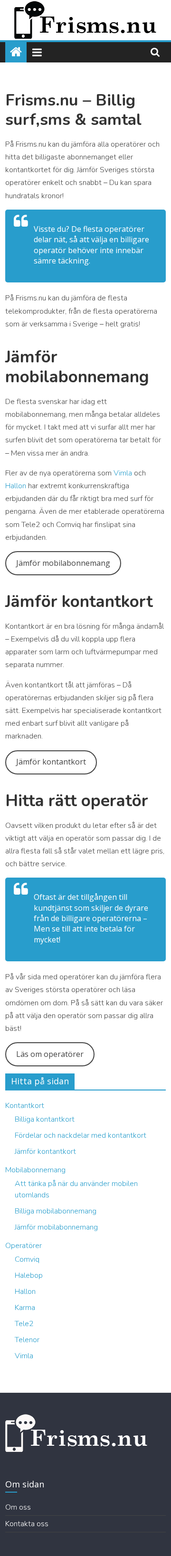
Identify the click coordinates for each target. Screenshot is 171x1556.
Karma (25, 1307)
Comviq (27, 1259)
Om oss (18, 1507)
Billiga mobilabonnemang (55, 1211)
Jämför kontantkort (51, 761)
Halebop (29, 1275)
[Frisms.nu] (16, 52)
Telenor (27, 1340)
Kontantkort (24, 1105)
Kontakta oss (26, 1524)
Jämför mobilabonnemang (63, 563)
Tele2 (24, 1324)
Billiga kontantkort (45, 1119)
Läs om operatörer (50, 1054)
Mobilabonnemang (35, 1170)
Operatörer (23, 1245)
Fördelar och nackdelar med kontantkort (80, 1135)
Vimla (124, 473)
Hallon (16, 486)
